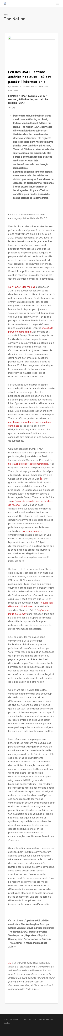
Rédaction (15, 86)
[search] (51, 3)
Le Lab (40, 86)
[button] (57, 3)
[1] (41, 478)
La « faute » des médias (22, 286)
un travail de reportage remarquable (28, 463)
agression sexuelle (32, 531)
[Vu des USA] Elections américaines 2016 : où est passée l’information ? (29, 77)
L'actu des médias (29, 86)
